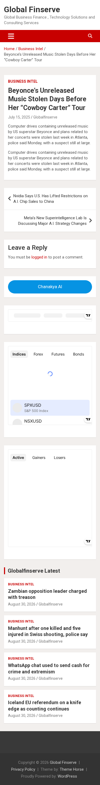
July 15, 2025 (19, 117)
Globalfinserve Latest (34, 571)
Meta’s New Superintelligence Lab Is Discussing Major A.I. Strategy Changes (52, 221)
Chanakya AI (50, 286)
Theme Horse (72, 769)
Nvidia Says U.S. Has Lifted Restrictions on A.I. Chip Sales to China (50, 199)
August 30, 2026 (21, 604)
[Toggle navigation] (11, 36)
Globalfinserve (45, 117)
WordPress (67, 776)
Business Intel (23, 81)
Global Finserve (32, 9)
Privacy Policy (23, 769)
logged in (39, 257)
